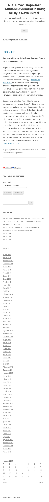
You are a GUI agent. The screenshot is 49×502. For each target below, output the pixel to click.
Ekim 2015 (7, 361)
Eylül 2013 (6, 437)
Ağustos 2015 (8, 367)
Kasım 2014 (7, 394)
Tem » (41, 482)
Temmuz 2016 (8, 333)
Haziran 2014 (8, 409)
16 (10, 473)
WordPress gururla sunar (12, 497)
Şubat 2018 (7, 276)
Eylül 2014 (6, 400)
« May (5, 482)
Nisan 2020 (7, 258)
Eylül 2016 (6, 327)
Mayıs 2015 (7, 376)
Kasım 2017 (7, 285)
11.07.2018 (7, 239)
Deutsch (8, 167)
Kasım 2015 (7, 358)
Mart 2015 (7, 382)
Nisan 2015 (7, 379)
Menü (24, 30)
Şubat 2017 (7, 312)
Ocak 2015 (7, 388)
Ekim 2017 (7, 288)
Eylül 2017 (6, 291)
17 (16, 473)
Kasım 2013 (7, 430)
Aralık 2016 (7, 318)
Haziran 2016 (8, 336)
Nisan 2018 (7, 270)
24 (16, 476)
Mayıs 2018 (7, 267)
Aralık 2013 (7, 427)
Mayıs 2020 (7, 255)
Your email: (7, 182)
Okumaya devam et (12, 143)
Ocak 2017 (7, 315)
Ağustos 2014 (8, 403)
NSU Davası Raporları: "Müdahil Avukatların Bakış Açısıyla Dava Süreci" (24, 9)
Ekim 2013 (7, 433)
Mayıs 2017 (7, 303)
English (17, 167)
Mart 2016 (7, 346)
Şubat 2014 (7, 421)
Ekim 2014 (7, 397)
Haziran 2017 (8, 300)
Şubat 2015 (7, 385)
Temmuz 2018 (8, 261)
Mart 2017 (7, 309)
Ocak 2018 (7, 279)
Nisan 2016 (7, 342)
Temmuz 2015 (8, 370)
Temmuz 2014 (8, 406)
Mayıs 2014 (7, 412)
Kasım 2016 (7, 321)
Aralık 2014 (7, 391)
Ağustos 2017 (8, 294)
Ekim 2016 (7, 324)
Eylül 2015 (6, 364)
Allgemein (12, 149)
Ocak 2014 (7, 424)
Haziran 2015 (8, 373)
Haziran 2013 (8, 446)
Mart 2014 (7, 418)
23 (10, 476)
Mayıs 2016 (7, 339)
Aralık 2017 (7, 282)
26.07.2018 (7, 233)
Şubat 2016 (7, 349)
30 (10, 479)
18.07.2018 (7, 236)
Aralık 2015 (7, 355)
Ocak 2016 (7, 352)
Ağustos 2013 (8, 440)
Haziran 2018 (8, 264)
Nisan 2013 (7, 452)
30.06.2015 (9, 52)
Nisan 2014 (7, 415)
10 (16, 470)
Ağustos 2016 (8, 330)
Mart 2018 (7, 273)
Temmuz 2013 (8, 443)
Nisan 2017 (7, 306)
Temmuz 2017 (8, 297)
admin (5, 152)
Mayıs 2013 (7, 449)
